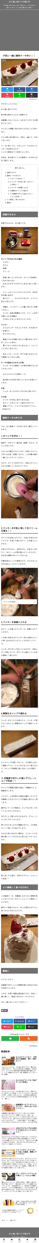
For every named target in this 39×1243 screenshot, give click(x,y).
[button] (35, 601)
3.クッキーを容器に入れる (19, 187)
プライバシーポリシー (19, 1237)
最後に (9, 203)
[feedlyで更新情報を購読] (10, 1038)
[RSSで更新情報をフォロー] (28, 1038)
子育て (5, 1010)
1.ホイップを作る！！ (17, 179)
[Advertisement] (19, 31)
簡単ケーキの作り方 (13, 176)
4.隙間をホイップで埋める (19, 191)
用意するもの (11, 172)
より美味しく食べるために (16, 199)
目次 (16, 168)
